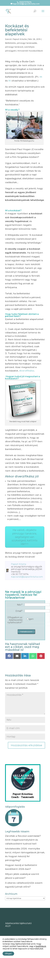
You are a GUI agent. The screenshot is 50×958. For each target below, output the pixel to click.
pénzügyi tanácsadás (27, 43)
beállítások (41, 946)
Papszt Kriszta (20, 39)
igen (31, 619)
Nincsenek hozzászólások (30, 51)
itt (41, 76)
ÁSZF (8, 926)
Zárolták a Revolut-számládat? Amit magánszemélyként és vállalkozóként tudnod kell (23, 840)
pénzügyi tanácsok (14, 47)
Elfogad (8, 954)
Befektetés (10, 43)
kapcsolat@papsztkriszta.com (27, 576)
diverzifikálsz (26, 370)
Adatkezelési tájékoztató (18, 923)
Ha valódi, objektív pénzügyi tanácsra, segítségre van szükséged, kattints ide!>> (24, 537)
